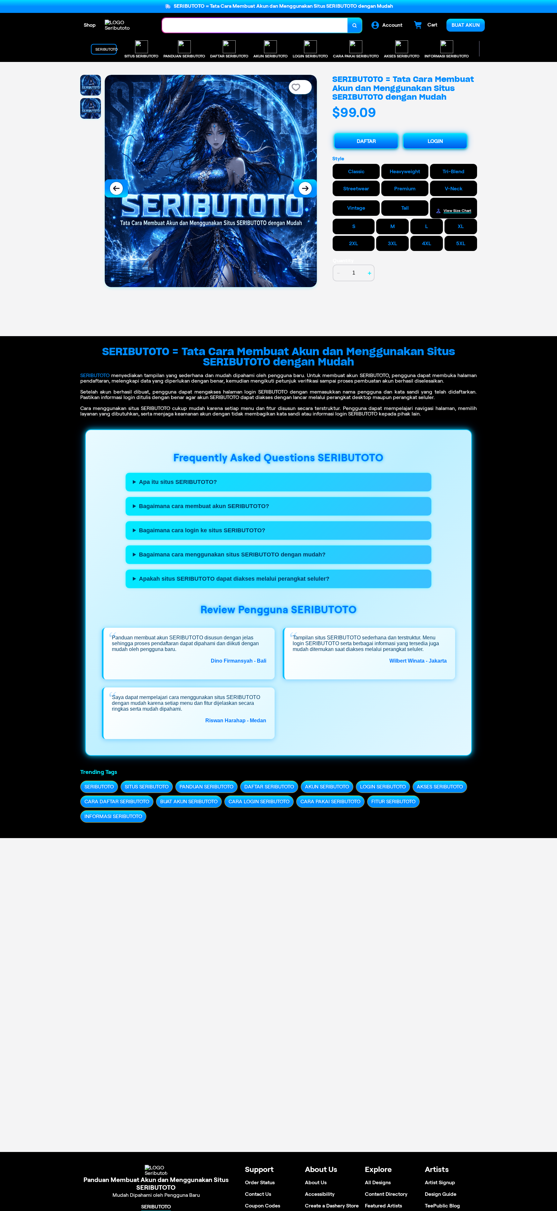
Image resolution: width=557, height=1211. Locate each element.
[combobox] (255, 25)
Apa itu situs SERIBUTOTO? (178, 482)
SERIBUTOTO (95, 375)
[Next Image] (305, 188)
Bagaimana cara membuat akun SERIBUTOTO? (204, 506)
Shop (90, 25)
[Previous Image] (116, 188)
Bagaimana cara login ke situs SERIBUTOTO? (202, 530)
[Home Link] (127, 25)
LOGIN (435, 141)
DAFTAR (366, 141)
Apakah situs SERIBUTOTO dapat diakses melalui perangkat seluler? (234, 578)
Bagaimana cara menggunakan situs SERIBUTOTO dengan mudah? (232, 554)
